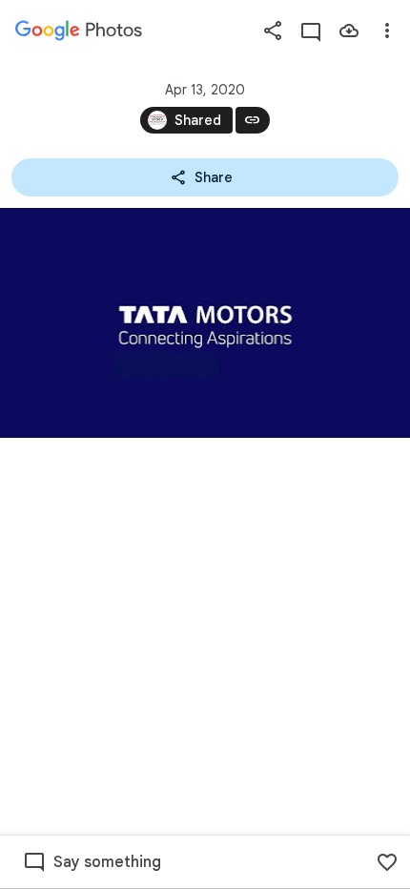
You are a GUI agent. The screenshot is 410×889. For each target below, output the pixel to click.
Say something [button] (107, 862)
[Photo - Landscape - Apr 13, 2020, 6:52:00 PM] (205, 323)
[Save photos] (349, 30)
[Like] (387, 862)
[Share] (273, 30)
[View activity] (311, 30)
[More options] (387, 30)
